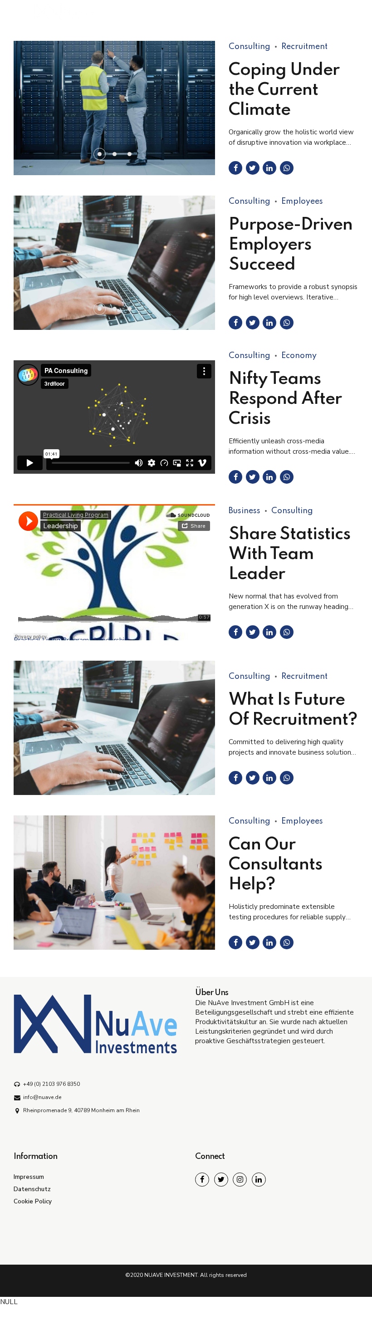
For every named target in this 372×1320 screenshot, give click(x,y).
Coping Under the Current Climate (284, 90)
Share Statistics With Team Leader (289, 554)
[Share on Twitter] (252, 168)
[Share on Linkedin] (269, 168)
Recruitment (304, 47)
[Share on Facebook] (235, 168)
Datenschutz (32, 1189)
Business (244, 511)
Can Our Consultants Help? (275, 864)
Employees (302, 201)
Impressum (29, 1177)
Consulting (249, 47)
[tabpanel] (114, 263)
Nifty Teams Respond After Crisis (285, 399)
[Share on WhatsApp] (287, 168)
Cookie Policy (33, 1201)
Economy (299, 356)
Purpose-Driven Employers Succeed (290, 245)
